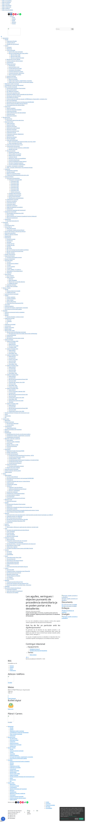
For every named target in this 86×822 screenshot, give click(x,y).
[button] (3, 819)
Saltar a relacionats (6, 7)
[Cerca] (72, 29)
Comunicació (13, 769)
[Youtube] (13, 14)
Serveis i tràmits (11, 747)
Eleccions (12, 790)
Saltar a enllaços (6, 8)
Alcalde (11, 728)
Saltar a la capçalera (7, 0)
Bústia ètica (12, 784)
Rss (11, 781)
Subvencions (13, 746)
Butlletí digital (13, 772)
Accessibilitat (49, 808)
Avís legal (48, 806)
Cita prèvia (12, 754)
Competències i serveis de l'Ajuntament (19, 732)
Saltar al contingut (6, 2)
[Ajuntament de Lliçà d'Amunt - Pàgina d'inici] (14, 31)
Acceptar (81, 818)
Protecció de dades (50, 805)
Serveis (11, 749)
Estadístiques (13, 792)
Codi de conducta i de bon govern (18, 798)
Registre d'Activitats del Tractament (18, 789)
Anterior (10, 698)
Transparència (13, 787)
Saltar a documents (6, 5)
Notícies (12, 666)
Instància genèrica (14, 755)
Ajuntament (10, 726)
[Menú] (1, 36)
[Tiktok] (18, 14)
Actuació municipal (14, 786)
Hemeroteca (13, 779)
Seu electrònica (11, 737)
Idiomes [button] (12, 16)
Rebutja (76, 818)
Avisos (11, 669)
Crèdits (47, 802)
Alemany (14, 22)
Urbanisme (12, 741)
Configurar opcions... (64, 818)
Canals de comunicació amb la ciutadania (19, 761)
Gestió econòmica (14, 743)
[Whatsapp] (20, 14)
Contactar (10, 12)
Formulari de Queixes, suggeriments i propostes (21, 757)
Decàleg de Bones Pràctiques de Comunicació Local (22, 776)
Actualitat (10, 760)
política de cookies (72, 816)
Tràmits (11, 752)
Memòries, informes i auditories (17, 793)
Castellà (14, 19)
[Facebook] (11, 14)
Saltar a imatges (6, 4)
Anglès (13, 20)
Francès (14, 23)
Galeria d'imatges (14, 775)
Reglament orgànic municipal (17, 731)
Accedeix (10, 682)
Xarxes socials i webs (15, 773)
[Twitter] (9, 14)
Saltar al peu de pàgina (7, 10)
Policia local (12, 735)
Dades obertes (13, 799)
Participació (12, 795)
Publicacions (13, 670)
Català (13, 17)
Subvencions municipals (15, 744)
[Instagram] (16, 14)
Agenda (12, 667)
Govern (11, 729)
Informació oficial (14, 740)
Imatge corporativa (14, 770)
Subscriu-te (10, 709)
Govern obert (11, 782)
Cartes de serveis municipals (16, 750)
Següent (14, 698)
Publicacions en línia (15, 766)
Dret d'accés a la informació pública (18, 758)
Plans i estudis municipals (16, 734)
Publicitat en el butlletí (15, 767)
